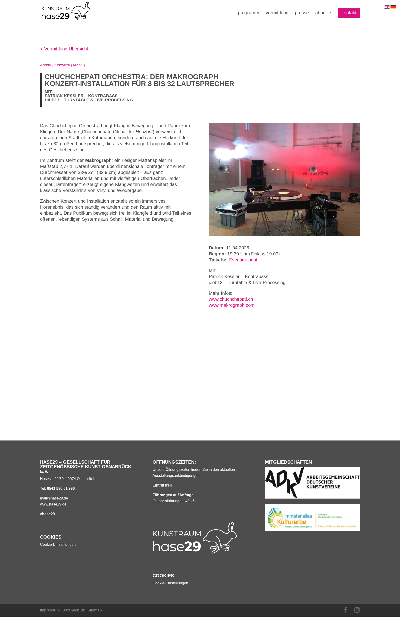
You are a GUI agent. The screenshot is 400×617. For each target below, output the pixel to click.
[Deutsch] (394, 6)
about (321, 13)
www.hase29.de (53, 504)
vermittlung (277, 13)
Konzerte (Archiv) (69, 65)
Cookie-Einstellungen (58, 544)
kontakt (348, 12)
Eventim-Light (243, 259)
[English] (387, 6)
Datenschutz (73, 610)
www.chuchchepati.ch (231, 299)
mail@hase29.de (54, 498)
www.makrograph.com (232, 305)
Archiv (45, 65)
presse (302, 13)
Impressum (50, 610)
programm (248, 13)
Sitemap (95, 610)
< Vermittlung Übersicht (64, 48)
